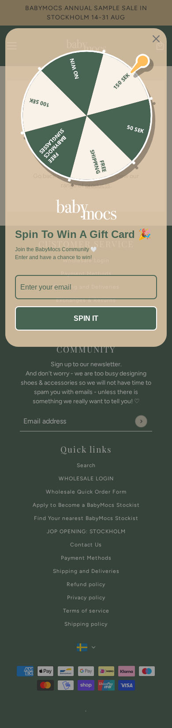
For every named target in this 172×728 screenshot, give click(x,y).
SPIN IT (86, 318)
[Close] (156, 38)
